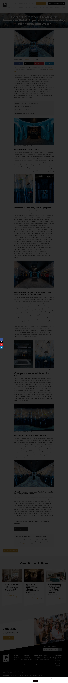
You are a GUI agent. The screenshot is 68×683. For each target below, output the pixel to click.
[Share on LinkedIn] (1, 347)
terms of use (58, 678)
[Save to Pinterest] (1, 344)
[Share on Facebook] (1, 339)
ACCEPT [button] (35, 680)
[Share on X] (1, 342)
